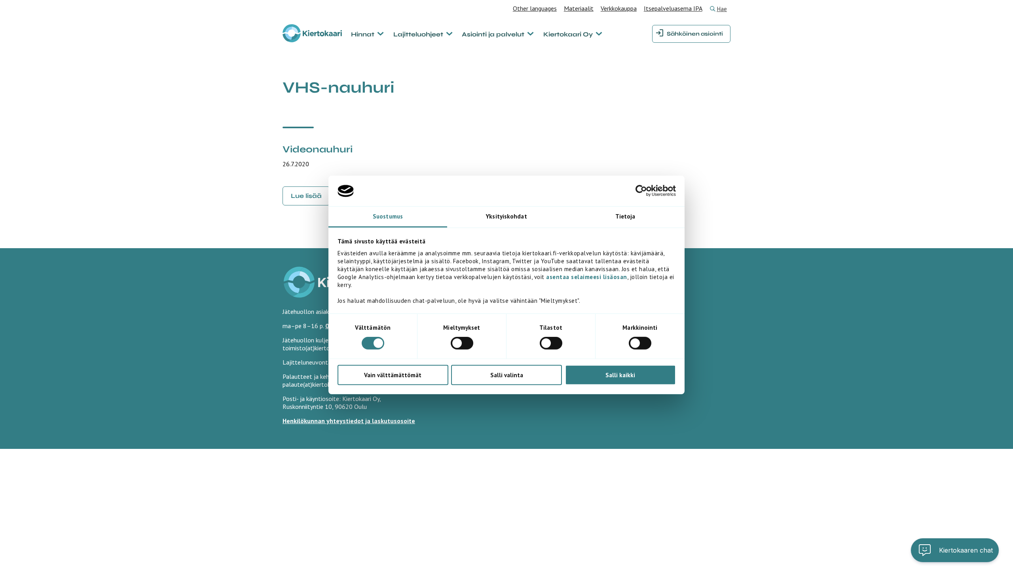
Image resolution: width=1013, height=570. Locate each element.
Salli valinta (506, 374)
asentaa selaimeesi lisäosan (586, 277)
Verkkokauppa (619, 8)
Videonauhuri (318, 149)
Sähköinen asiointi (695, 33)
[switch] (462, 343)
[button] (955, 550)
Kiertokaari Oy (568, 34)
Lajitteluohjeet (418, 34)
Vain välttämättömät (392, 374)
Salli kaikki (620, 374)
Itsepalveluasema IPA (673, 8)
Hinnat (362, 34)
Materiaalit (579, 8)
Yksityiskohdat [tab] (506, 216)
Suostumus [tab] (388, 216)
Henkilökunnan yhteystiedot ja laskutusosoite (349, 421)
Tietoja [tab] (625, 216)
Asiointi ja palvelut (493, 34)
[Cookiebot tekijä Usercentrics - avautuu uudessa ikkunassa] (641, 191)
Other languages (535, 8)
